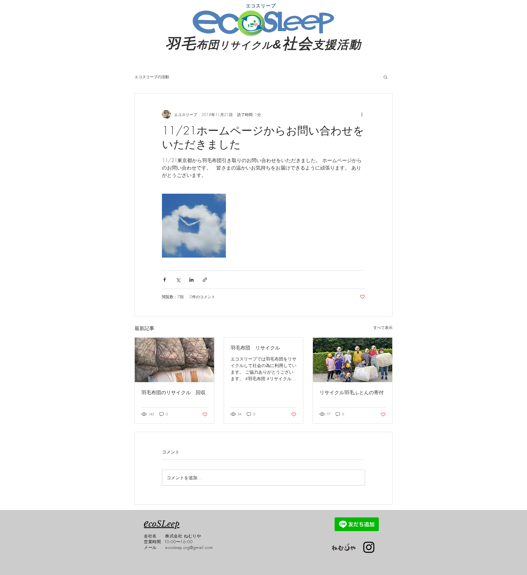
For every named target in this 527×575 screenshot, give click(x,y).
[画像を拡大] (194, 226)
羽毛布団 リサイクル (255, 347)
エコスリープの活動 (151, 76)
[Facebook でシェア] (164, 279)
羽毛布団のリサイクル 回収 (173, 392)
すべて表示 (383, 327)
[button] (385, 77)
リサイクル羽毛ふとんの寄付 (351, 392)
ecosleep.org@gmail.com (189, 547)
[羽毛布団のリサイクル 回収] (174, 360)
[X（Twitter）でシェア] (178, 279)
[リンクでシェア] (205, 279)
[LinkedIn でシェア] (191, 279)
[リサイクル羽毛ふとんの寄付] (352, 360)
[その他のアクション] (361, 114)
